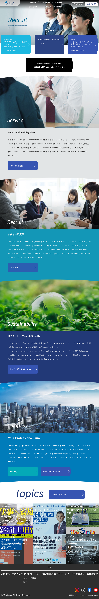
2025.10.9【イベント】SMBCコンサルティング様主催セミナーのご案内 (81, 549)
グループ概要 (29, 578)
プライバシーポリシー (88, 595)
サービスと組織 (57, 2)
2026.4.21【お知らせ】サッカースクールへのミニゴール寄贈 (81, 516)
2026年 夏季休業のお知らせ (48, 41)
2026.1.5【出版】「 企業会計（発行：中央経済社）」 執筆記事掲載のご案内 (16, 547)
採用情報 (59, 7)
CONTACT (91, 4)
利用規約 (73, 595)
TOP (49, 567)
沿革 (25, 582)
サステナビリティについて (21, 369)
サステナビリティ (34, 7)
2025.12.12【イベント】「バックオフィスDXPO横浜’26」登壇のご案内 (49, 549)
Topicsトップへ (59, 494)
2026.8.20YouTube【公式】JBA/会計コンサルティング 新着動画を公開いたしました (16, 44)
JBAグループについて (37, 2)
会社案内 (48, 2)
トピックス (45, 7)
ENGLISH (78, 4)
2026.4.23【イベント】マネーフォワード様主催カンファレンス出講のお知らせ (82, 44)
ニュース (53, 7)
